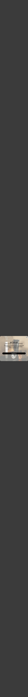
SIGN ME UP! (14, 353)
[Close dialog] (27, 337)
